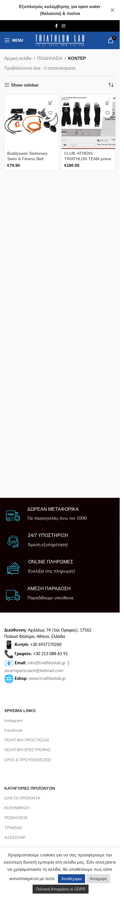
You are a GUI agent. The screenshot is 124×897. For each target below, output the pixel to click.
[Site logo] (60, 40)
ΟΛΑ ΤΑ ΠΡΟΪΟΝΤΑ (22, 798)
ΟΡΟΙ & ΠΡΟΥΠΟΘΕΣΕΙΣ (27, 760)
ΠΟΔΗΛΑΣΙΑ (49, 58)
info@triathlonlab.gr (47, 663)
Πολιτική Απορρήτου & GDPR (60, 889)
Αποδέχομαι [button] (71, 879)
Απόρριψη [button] (98, 879)
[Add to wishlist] (51, 113)
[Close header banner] (112, 10)
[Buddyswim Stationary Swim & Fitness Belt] (31, 122)
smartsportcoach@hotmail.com (33, 671)
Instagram (13, 720)
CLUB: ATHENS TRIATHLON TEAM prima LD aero (87, 159)
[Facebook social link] (56, 26)
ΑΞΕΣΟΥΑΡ (14, 837)
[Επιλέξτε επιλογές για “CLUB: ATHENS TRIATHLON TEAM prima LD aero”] (107, 103)
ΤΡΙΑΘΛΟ (13, 827)
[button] (51, 103)
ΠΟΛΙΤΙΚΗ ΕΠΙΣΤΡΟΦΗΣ (27, 749)
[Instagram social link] (63, 26)
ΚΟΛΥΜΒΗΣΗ (16, 808)
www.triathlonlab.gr (47, 678)
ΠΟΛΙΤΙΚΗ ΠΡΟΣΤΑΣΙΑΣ (27, 740)
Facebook (13, 730)
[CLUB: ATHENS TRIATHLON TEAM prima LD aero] (88, 122)
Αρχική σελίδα (17, 58)
